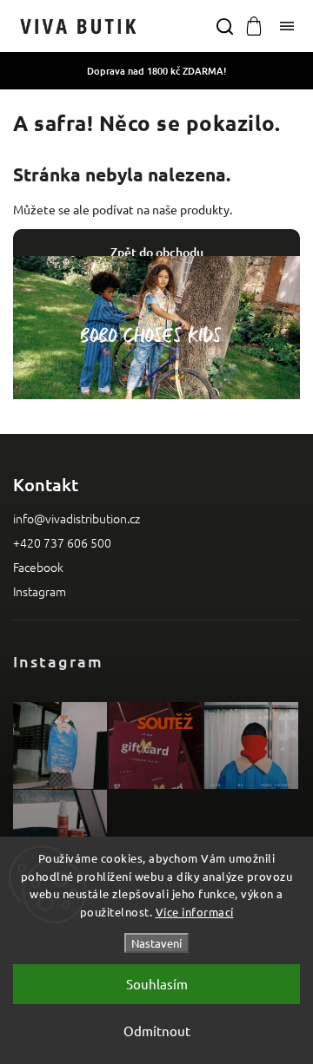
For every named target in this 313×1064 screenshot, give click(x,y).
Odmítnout (156, 1030)
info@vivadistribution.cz (76, 518)
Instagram (39, 591)
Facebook (38, 566)
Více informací (195, 911)
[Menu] (287, 26)
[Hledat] (224, 26)
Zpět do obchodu (156, 252)
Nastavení (156, 943)
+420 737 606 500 (62, 542)
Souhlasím (157, 983)
